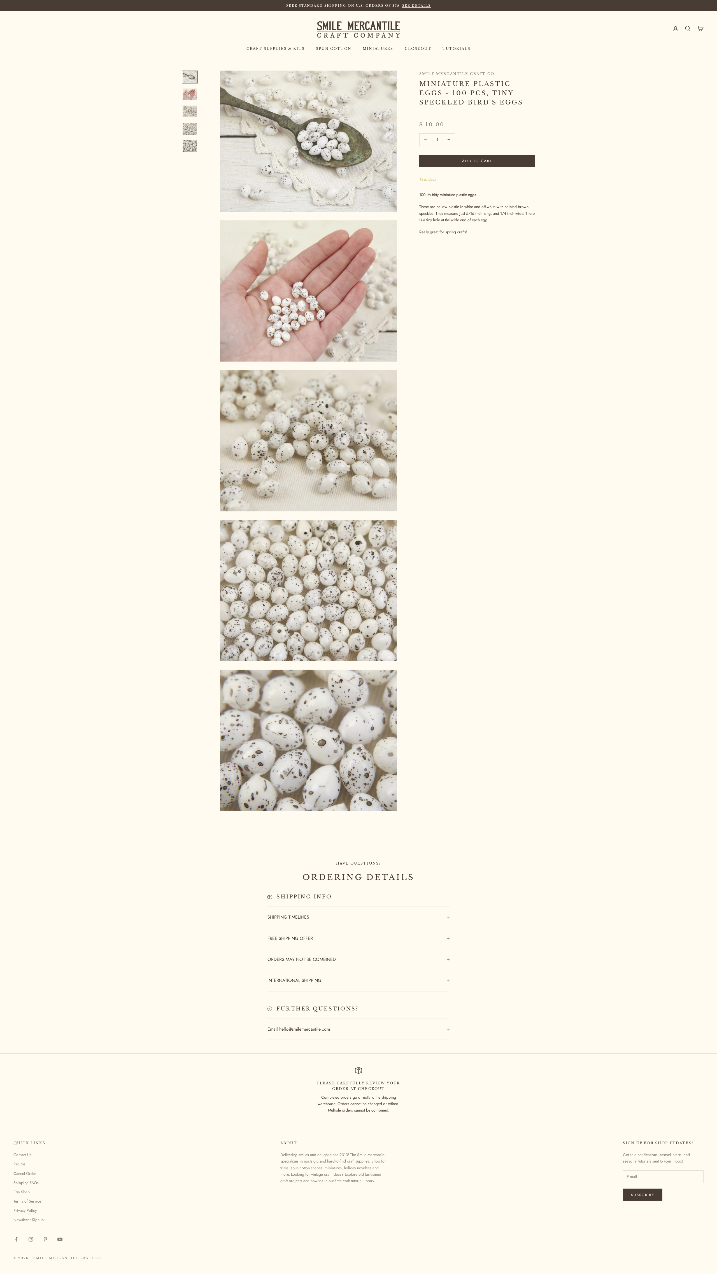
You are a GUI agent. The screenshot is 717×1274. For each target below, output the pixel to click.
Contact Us (22, 1154)
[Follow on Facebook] (16, 1239)
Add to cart (477, 161)
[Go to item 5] (190, 146)
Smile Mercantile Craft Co (456, 74)
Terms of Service (27, 1201)
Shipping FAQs (26, 1183)
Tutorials (457, 48)
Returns (19, 1164)
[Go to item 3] (190, 111)
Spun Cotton (333, 48)
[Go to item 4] (190, 128)
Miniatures (378, 48)
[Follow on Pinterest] (45, 1239)
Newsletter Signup (28, 1219)
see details (416, 6)
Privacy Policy (25, 1210)
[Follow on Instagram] (31, 1239)
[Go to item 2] (190, 94)
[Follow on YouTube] (60, 1239)
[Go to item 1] (190, 77)
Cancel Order (24, 1173)
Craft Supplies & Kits (275, 48)
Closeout (418, 48)
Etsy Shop (21, 1192)
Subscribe (642, 1195)
